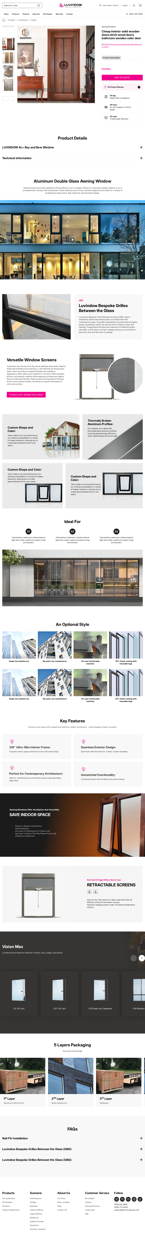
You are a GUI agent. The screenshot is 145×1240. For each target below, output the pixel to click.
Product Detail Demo (10, 1210)
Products (11, 20)
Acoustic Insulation (38, 1229)
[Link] (70, 5)
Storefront (34, 1225)
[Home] (3, 20)
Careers (88, 1202)
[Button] (8, 98)
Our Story (61, 1198)
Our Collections (8, 1198)
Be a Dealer (90, 1198)
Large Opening (36, 1214)
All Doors (6, 1206)
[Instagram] (134, 1199)
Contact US (62, 1210)
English (125, 5)
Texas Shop (90, 1210)
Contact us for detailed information (26, 394)
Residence (34, 1218)
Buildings (34, 1206)
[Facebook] (116, 1199)
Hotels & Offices (37, 1210)
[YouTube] (128, 1199)
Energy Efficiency (92, 1206)
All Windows (23, 20)
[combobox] (22, 5)
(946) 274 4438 (121, 1207)
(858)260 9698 (120, 1204)
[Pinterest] (122, 1199)
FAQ (86, 1214)
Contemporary (36, 1198)
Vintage (33, 1202)
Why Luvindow (63, 1202)
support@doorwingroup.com (126, 1210)
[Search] (38, 5)
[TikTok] (140, 1199)
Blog (59, 1206)
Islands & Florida (37, 1221)
